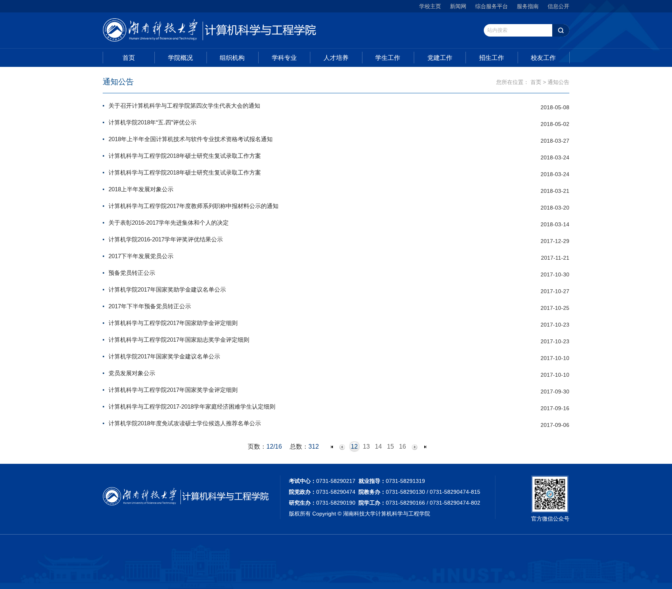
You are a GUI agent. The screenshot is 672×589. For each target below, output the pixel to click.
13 (366, 446)
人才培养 (336, 57)
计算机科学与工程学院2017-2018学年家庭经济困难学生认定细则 (191, 406)
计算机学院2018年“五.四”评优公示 (152, 122)
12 (354, 446)
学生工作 (387, 57)
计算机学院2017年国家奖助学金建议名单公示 (167, 289)
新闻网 (458, 6)
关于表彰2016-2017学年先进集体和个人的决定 (168, 222)
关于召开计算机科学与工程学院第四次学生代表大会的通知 (184, 105)
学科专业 (284, 57)
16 (402, 446)
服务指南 (528, 6)
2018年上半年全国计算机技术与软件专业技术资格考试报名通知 (190, 139)
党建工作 (439, 57)
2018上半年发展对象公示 (140, 189)
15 (390, 446)
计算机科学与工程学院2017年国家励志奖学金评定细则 (178, 339)
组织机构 (232, 57)
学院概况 (180, 57)
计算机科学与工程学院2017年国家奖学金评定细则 (173, 389)
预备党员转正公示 (131, 272)
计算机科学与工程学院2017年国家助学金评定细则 (173, 323)
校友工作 (543, 57)
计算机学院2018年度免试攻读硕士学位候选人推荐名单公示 (184, 423)
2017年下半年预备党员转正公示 (149, 306)
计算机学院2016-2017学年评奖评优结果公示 (165, 239)
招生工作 (491, 57)
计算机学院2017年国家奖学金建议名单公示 (164, 356)
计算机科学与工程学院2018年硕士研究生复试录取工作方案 (184, 155)
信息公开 (558, 6)
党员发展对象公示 (131, 373)
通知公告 (558, 82)
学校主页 (430, 6)
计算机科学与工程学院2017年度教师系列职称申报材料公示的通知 (193, 206)
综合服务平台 (491, 6)
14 (378, 446)
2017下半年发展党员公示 (140, 256)
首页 (128, 57)
